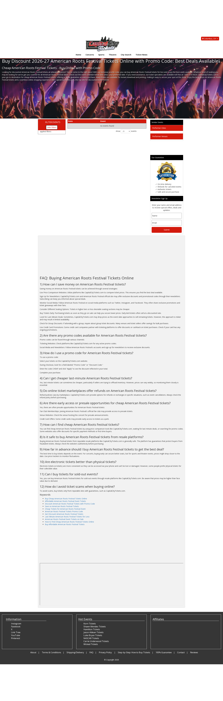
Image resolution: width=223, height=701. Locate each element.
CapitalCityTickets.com (64, 80)
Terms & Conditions (51, 652)
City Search (126, 54)
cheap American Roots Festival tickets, (40, 77)
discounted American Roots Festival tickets (30, 72)
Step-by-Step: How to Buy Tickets (134, 652)
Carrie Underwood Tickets (96, 641)
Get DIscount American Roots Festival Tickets (64, 514)
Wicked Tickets (90, 644)
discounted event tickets (98, 80)
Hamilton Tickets (91, 629)
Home (78, 54)
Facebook (15, 626)
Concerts (90, 54)
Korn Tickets (89, 623)
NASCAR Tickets (91, 638)
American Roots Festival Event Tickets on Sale (64, 519)
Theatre (112, 54)
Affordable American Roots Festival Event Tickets (65, 501)
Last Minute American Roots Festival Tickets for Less (67, 516)
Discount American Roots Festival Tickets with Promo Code (70, 503)
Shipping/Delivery (75, 652)
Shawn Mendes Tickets (94, 626)
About (33, 652)
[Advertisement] (77, 18)
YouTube (15, 635)
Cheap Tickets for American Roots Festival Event (65, 509)
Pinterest (15, 638)
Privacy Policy (105, 652)
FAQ (91, 652)
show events (126, 131)
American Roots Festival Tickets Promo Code (64, 511)
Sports (101, 54)
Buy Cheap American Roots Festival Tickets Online (66, 498)
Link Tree (15, 632)
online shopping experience (39, 80)
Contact (181, 652)
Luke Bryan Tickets (92, 635)
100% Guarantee (164, 652)
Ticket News (141, 54)
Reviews (194, 652)
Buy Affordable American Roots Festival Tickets (65, 524)
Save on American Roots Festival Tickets (62, 506)
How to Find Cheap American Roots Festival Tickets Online (69, 522)
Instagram (16, 623)
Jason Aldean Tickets (93, 632)
